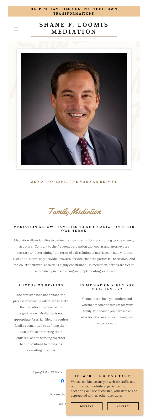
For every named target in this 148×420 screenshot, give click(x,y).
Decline (86, 406)
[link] (74, 32)
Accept (123, 406)
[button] (21, 29)
